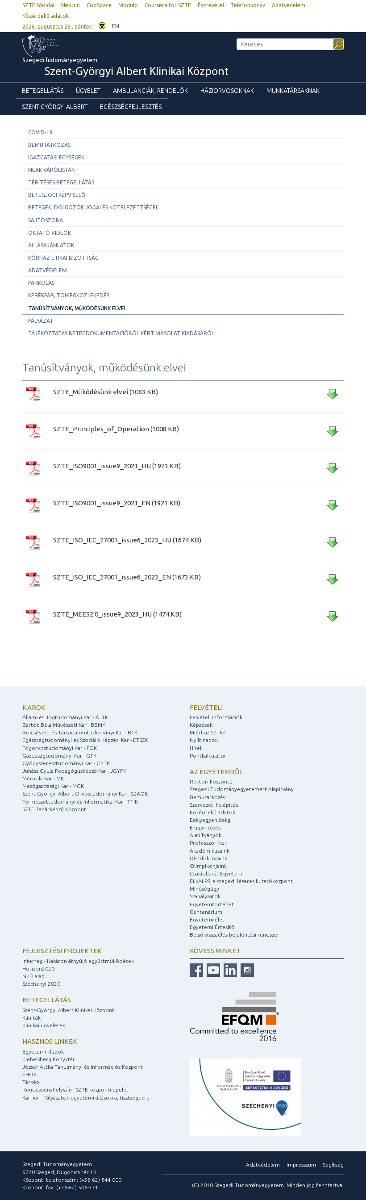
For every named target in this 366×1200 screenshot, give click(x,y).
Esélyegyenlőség (210, 820)
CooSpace (99, 5)
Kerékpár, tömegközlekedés (68, 295)
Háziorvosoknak (227, 90)
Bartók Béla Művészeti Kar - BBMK (63, 725)
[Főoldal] (58, 46)
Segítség (333, 1164)
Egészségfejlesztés (131, 106)
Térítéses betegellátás (61, 182)
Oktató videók (49, 233)
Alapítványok (205, 835)
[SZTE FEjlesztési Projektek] (245, 1097)
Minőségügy (204, 889)
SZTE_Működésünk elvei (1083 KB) (105, 392)
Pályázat (40, 321)
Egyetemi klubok (43, 1051)
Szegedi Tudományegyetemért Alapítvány (242, 789)
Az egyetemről (216, 771)
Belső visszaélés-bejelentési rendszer (234, 935)
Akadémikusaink (209, 851)
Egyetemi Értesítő (212, 927)
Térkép (30, 1082)
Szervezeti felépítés (214, 805)
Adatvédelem (288, 5)
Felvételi (206, 707)
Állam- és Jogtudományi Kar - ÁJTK (65, 717)
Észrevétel (211, 5)
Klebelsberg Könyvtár (48, 1059)
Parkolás (41, 283)
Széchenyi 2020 (41, 984)
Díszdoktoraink (208, 858)
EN (115, 26)
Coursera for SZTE (168, 5)
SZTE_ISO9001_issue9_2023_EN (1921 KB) (116, 503)
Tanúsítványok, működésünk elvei (76, 308)
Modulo (128, 5)
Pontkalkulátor (208, 755)
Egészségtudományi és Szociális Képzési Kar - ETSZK (85, 740)
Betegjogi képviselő (56, 195)
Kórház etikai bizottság (63, 258)
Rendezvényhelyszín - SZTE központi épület (75, 1089)
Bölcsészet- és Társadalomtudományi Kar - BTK (79, 732)
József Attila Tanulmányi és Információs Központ (82, 1067)
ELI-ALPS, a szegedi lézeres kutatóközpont (241, 881)
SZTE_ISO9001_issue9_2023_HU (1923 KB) (117, 466)
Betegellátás (42, 90)
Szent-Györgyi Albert (54, 106)
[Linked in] (229, 969)
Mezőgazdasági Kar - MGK (53, 786)
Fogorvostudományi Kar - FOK (59, 748)
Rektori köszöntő (211, 781)
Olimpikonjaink (208, 866)
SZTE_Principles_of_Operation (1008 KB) (116, 429)
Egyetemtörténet (212, 904)
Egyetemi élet (207, 919)
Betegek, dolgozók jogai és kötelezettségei (92, 207)
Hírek (196, 748)
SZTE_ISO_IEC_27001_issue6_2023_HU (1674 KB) (127, 540)
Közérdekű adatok (45, 16)
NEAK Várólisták (51, 170)
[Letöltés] (332, 395)
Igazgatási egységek (56, 157)
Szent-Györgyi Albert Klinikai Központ (68, 1010)
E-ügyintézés (205, 827)
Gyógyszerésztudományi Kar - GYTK (66, 763)
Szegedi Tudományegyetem (125, 67)
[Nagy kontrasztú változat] (102, 24)
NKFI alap (33, 976)
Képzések (201, 725)
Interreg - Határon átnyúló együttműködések (78, 961)
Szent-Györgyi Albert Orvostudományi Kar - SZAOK (85, 793)
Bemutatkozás (49, 145)
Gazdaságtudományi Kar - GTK (59, 755)
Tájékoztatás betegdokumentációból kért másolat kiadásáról (121, 333)
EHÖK (29, 1074)
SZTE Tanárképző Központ (54, 809)
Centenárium (206, 912)
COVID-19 (40, 132)
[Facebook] (196, 969)
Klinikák (31, 1018)
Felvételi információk (216, 717)
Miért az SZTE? (207, 732)
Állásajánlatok (51, 245)
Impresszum (301, 1164)
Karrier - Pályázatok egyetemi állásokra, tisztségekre (86, 1097)
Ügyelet (88, 90)
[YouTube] (212, 969)
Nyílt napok (204, 740)
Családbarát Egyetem (216, 873)
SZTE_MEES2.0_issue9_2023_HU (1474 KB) (117, 614)
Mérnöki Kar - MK (43, 778)
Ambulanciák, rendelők (150, 90)
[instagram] (246, 969)
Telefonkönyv (248, 5)
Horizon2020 (38, 968)
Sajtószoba (45, 220)
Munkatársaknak (293, 90)
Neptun (70, 5)
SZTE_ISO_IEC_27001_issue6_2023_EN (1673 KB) (127, 577)
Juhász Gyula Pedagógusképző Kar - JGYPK (74, 771)
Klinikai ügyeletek (43, 1025)
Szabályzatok (205, 896)
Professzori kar (208, 843)
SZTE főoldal (38, 5)
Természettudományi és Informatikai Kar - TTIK (80, 801)
